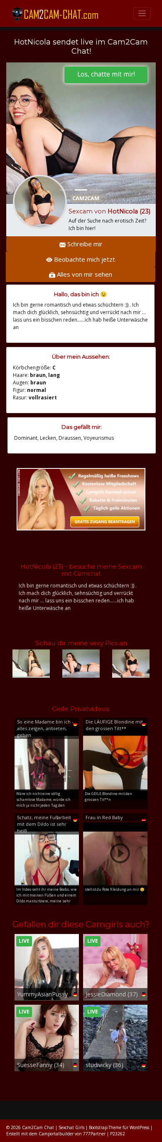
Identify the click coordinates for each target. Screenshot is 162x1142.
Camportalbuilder (56, 1134)
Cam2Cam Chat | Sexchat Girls (53, 1127)
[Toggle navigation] (142, 13)
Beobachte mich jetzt (83, 259)
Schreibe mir (84, 244)
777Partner (94, 1134)
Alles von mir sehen (83, 274)
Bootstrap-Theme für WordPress (119, 1127)
